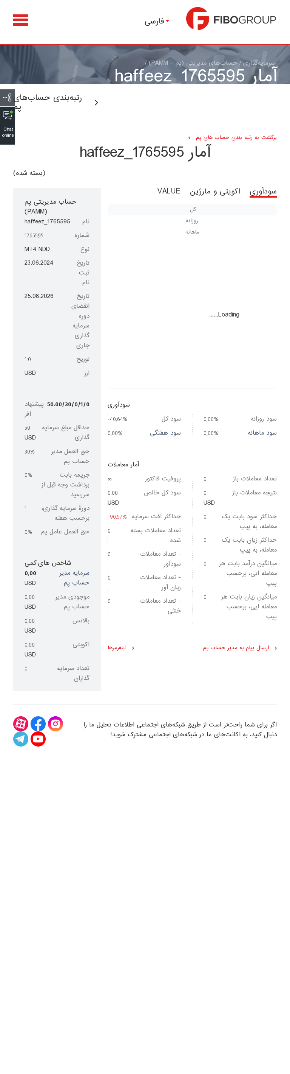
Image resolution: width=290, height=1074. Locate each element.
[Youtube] (38, 739)
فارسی (154, 21)
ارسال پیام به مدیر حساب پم (236, 648)
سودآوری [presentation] (263, 192)
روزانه (192, 221)
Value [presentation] (169, 192)
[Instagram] (55, 723)
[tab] (258, 196)
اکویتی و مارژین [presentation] (215, 192)
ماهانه (192, 232)
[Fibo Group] (231, 18)
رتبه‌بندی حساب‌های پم (47, 102)
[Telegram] (20, 739)
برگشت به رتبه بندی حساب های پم (236, 137)
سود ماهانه (262, 433)
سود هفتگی (165, 433)
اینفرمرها (117, 648)
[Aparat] (20, 723)
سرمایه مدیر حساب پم (74, 578)
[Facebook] (38, 723)
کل (193, 209)
